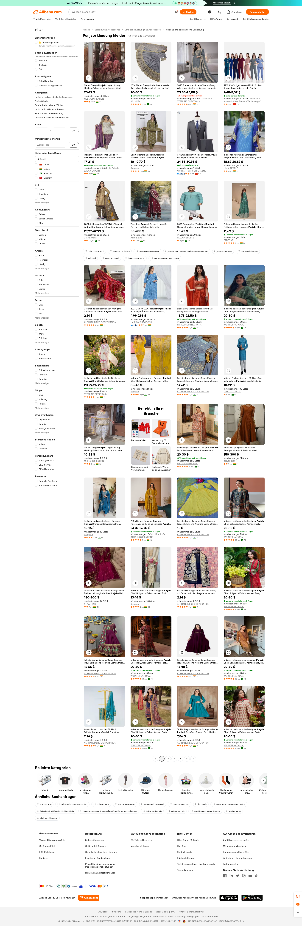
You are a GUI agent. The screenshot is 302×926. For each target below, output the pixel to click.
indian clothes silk (154, 811)
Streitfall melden (185, 852)
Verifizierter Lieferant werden (237, 858)
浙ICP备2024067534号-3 (231, 921)
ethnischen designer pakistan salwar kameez (188, 251)
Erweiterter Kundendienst (97, 858)
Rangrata (135, 168)
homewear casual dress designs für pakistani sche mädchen (110, 811)
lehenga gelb (45, 804)
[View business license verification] (179, 921)
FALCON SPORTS (185, 237)
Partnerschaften (231, 864)
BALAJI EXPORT (92, 170)
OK (73, 130)
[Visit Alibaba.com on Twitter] (237, 876)
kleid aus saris (103, 804)
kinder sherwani (112, 258)
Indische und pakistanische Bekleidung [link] (184, 29)
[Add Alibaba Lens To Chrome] (88, 898)
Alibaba (86, 29)
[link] (298, 896)
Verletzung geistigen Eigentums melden (196, 864)
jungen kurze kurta (136, 258)
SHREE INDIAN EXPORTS (189, 324)
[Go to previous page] (155, 759)
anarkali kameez (224, 251)
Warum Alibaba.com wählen (52, 840)
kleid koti (92, 258)
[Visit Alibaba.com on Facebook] (225, 876)
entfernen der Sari (181, 804)
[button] (177, 12)
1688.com (116, 911)
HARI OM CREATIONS (141, 322)
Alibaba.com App (207, 897)
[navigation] (57, 394)
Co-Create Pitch (47, 846)
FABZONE (228, 240)
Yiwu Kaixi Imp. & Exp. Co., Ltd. (191, 170)
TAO (173, 911)
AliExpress (103, 911)
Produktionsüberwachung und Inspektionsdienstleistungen (100, 865)
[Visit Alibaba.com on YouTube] (250, 876)
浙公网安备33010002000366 (202, 921)
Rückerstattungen (186, 858)
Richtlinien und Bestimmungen (100, 872)
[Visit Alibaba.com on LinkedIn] (231, 876)
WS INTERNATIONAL (234, 324)
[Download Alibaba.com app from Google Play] (252, 898)
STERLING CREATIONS (188, 101)
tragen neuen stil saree (149, 251)
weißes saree (235, 811)
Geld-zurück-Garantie (95, 846)
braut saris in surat (249, 251)
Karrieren (43, 858)
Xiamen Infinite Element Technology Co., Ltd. (244, 101)
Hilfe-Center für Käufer (188, 840)
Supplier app (147, 897)
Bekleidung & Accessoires (107, 29)
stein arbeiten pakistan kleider (74, 804)
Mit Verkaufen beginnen (234, 846)
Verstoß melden (185, 870)
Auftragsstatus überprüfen (236, 852)
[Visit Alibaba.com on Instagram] (244, 876)
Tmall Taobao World (132, 911)
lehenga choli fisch (121, 251)
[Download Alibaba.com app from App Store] (228, 898)
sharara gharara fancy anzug (166, 258)
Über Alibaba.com (48, 833)
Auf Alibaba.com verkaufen (236, 840)
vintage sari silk (178, 811)
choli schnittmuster (49, 818)
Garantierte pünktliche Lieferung (101, 852)
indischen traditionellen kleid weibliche (57, 811)
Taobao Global (161, 911)
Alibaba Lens (46, 897)
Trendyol (182, 911)
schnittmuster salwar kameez (207, 811)
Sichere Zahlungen (94, 840)
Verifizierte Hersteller (141, 840)
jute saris (202, 804)
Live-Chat (182, 846)
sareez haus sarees (126, 804)
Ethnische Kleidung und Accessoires (143, 29)
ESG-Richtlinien (47, 852)
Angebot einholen (140, 846)
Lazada (148, 911)
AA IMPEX (135, 101)
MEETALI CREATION (94, 99)
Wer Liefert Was (196, 911)
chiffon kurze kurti (96, 251)
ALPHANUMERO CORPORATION (100, 322)
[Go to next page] (193, 759)
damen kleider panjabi (154, 804)
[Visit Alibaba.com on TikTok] (256, 876)
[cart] (220, 12)
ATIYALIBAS (136, 237)
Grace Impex (90, 237)
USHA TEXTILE (231, 168)
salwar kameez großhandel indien (230, 804)
